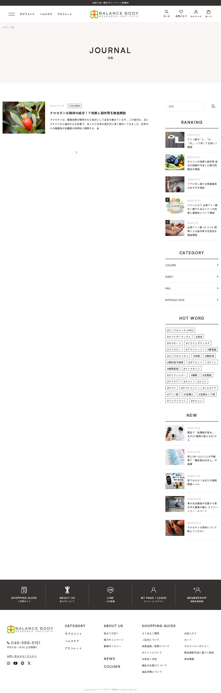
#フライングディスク (198, 343)
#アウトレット (194, 349)
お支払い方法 (149, 659)
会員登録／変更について (155, 646)
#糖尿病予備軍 (175, 362)
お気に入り (190, 633)
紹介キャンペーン (114, 639)
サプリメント (27, 14)
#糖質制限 (173, 368)
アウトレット (64, 14)
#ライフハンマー (176, 375)
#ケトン (211, 362)
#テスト (188, 381)
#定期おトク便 (207, 394)
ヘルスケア (46, 14)
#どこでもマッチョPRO (180, 330)
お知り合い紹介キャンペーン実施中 (110, 2)
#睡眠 (194, 375)
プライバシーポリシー (196, 646)
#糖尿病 (209, 356)
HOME (5, 27)
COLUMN (170, 265)
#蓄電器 (211, 349)
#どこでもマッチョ (178, 356)
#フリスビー (174, 349)
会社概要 (189, 659)
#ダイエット (195, 362)
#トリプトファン (176, 400)
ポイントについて (152, 652)
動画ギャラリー (112, 646)
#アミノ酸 (173, 394)
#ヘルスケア (210, 388)
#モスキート (174, 343)
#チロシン (196, 400)
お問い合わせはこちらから (22, 656)
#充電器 (207, 375)
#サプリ (171, 388)
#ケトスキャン (192, 368)
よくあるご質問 (150, 633)
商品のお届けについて (154, 665)
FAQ (167, 288)
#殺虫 (199, 336)
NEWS (109, 659)
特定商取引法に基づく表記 (199, 652)
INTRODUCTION (174, 300)
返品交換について (152, 671)
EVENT (169, 276)
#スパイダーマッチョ (179, 336)
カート (188, 639)
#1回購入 (189, 394)
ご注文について (150, 639)
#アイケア (173, 381)
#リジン (202, 381)
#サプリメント (189, 388)
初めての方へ (111, 633)
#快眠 (196, 356)
